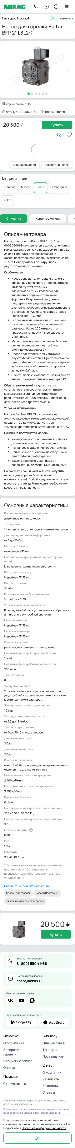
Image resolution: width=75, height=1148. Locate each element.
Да (53, 18)
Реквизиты (50, 1079)
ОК (37, 1138)
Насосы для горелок (18, 893)
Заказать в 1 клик (57, 165)
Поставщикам (53, 1056)
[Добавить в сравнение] (58, 135)
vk (10, 1000)
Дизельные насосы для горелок (25, 901)
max (32, 1000)
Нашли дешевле (24, 165)
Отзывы (48, 1092)
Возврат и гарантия (11, 1052)
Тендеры (49, 1049)
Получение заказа (17, 1061)
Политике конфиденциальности (44, 1128)
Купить (57, 124)
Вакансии (50, 1085)
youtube (21, 1000)
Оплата (9, 1067)
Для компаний (53, 1043)
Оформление (13, 1043)
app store (53, 1022)
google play (21, 1022)
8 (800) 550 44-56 (32, 963)
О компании (51, 1072)
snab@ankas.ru (29, 981)
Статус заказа (14, 1083)
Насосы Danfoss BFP (47, 893)
